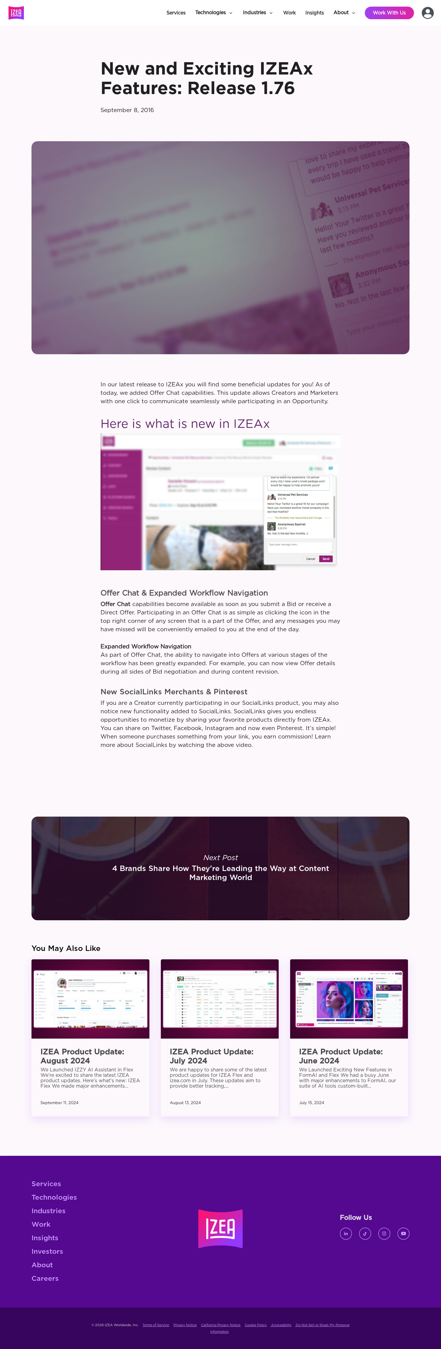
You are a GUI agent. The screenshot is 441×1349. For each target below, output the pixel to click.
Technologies (54, 1197)
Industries (49, 1211)
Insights (45, 1238)
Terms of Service (155, 1325)
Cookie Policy (256, 1325)
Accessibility (281, 1325)
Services (46, 1184)
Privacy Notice (185, 1325)
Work (41, 1224)
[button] (214, 13)
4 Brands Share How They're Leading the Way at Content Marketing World (221, 868)
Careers (45, 1278)
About (42, 1265)
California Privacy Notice (221, 1325)
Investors (47, 1251)
